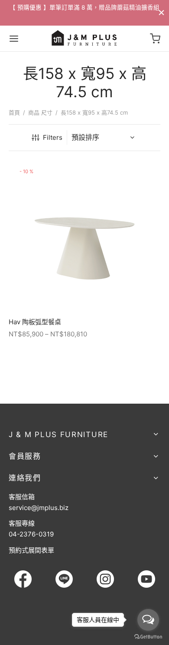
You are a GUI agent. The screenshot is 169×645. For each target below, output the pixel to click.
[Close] (161, 12)
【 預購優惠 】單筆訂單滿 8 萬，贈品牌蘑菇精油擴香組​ (84, 7)
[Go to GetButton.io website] (148, 636)
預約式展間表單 (31, 550)
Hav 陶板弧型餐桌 (35, 322)
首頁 (14, 112)
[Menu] (14, 38)
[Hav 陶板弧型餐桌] (84, 236)
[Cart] (155, 38)
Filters (52, 137)
